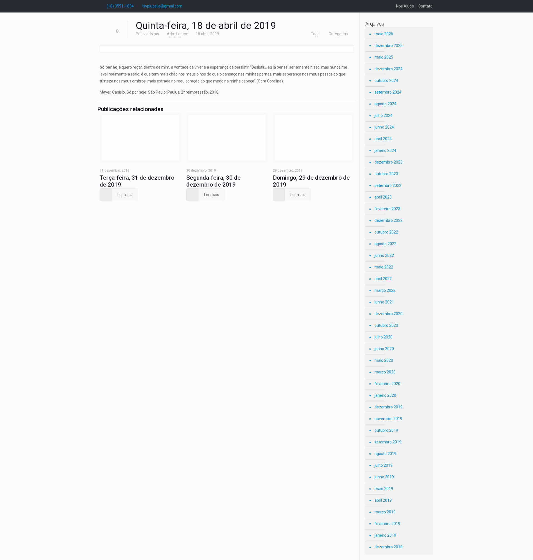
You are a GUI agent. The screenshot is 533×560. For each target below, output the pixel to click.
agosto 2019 (385, 453)
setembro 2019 (387, 442)
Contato (425, 6)
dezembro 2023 (388, 162)
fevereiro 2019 (387, 523)
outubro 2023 (386, 174)
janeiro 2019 (385, 535)
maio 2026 (383, 34)
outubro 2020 (386, 325)
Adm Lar (174, 34)
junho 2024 (384, 127)
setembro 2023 (387, 185)
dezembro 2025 (388, 45)
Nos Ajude (405, 6)
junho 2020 (384, 348)
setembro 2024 (387, 92)
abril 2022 (383, 279)
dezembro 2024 (388, 69)
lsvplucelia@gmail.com (162, 6)
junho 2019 (384, 477)
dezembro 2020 (388, 314)
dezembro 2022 (388, 220)
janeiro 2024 (385, 150)
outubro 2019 (386, 430)
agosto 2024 (385, 104)
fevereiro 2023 (387, 209)
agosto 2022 (385, 244)
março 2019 (385, 512)
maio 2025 (383, 57)
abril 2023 (383, 197)
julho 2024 (383, 115)
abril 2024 (383, 139)
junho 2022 (384, 255)
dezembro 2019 (388, 407)
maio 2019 (383, 488)
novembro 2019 (388, 418)
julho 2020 (383, 337)
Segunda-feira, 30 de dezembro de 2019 (213, 181)
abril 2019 (383, 500)
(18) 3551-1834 (120, 6)
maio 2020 (383, 360)
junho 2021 (384, 302)
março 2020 (385, 372)
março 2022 (385, 290)
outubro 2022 (386, 232)
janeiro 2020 (385, 395)
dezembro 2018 (388, 547)
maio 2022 (383, 267)
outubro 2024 (386, 80)
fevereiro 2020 (387, 383)
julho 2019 (383, 465)
